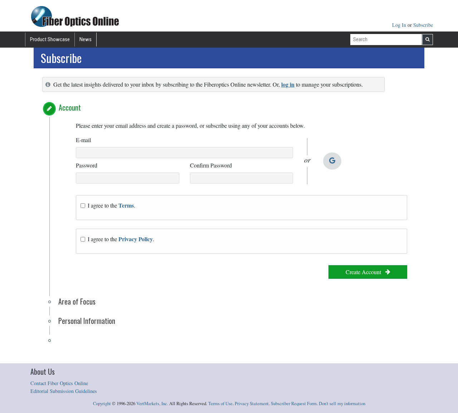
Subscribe (423, 24)
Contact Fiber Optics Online (59, 383)
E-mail (83, 140)
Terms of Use (220, 403)
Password (86, 165)
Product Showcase (50, 39)
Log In (400, 24)
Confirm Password (211, 165)
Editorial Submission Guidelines (63, 391)
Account (70, 107)
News (85, 39)
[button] (49, 109)
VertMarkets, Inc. (152, 403)
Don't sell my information (342, 403)
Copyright (102, 403)
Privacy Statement (252, 403)
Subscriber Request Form (294, 403)
